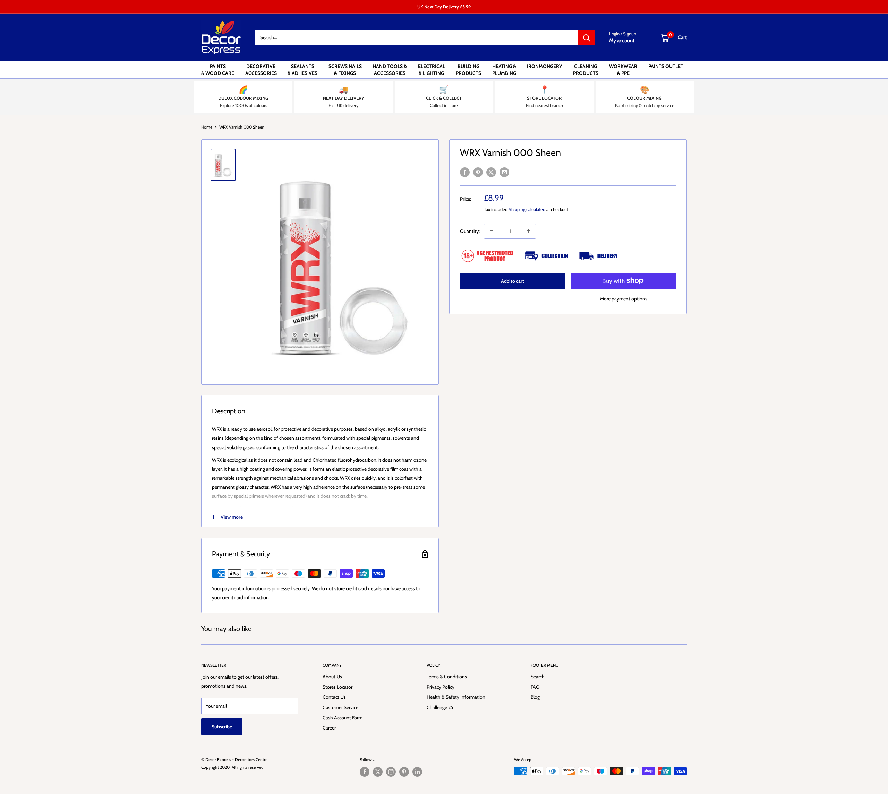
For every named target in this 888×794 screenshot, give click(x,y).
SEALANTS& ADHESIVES (302, 69)
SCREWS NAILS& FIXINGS (345, 69)
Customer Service (340, 707)
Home (206, 127)
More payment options (623, 298)
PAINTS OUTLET (665, 66)
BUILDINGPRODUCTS (468, 69)
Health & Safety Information (456, 697)
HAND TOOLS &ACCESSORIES (390, 69)
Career (329, 728)
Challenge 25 (440, 707)
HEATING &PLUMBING (504, 69)
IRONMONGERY (544, 66)
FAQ (535, 687)
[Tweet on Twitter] (491, 172)
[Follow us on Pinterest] (404, 772)
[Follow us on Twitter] (378, 772)
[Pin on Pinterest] (478, 172)
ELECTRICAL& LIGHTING (431, 69)
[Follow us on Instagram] (391, 772)
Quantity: (470, 231)
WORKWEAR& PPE (623, 69)
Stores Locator (337, 687)
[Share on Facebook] (465, 172)
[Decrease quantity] (491, 231)
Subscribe (222, 727)
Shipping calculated (527, 209)
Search (538, 676)
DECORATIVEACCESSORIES (261, 69)
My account (621, 40)
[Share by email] (504, 172)
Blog (535, 697)
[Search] (586, 37)
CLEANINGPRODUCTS (585, 69)
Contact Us (334, 697)
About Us (332, 676)
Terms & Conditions (447, 676)
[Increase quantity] (528, 231)
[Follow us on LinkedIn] (417, 772)
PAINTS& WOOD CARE (217, 69)
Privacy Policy (440, 687)
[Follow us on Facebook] (364, 772)
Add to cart (512, 281)
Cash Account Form (342, 718)
